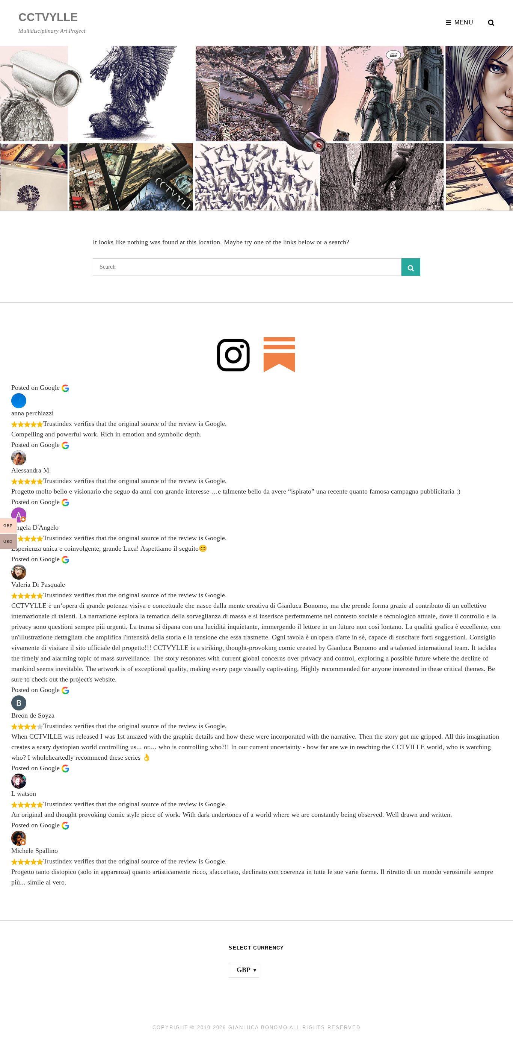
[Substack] (279, 354)
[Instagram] (233, 354)
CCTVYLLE (48, 17)
